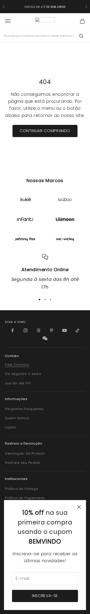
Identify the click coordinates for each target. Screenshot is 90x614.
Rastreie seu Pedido (22, 462)
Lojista (10, 427)
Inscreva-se (45, 596)
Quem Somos (17, 418)
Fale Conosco (17, 364)
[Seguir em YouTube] (64, 330)
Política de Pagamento (25, 498)
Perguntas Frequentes (24, 409)
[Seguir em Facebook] (12, 330)
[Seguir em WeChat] (45, 338)
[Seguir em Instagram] (25, 330)
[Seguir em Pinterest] (51, 330)
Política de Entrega (21, 488)
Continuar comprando (45, 131)
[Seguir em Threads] (38, 330)
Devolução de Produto (25, 453)
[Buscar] (81, 36)
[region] (45, 272)
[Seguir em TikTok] (77, 330)
